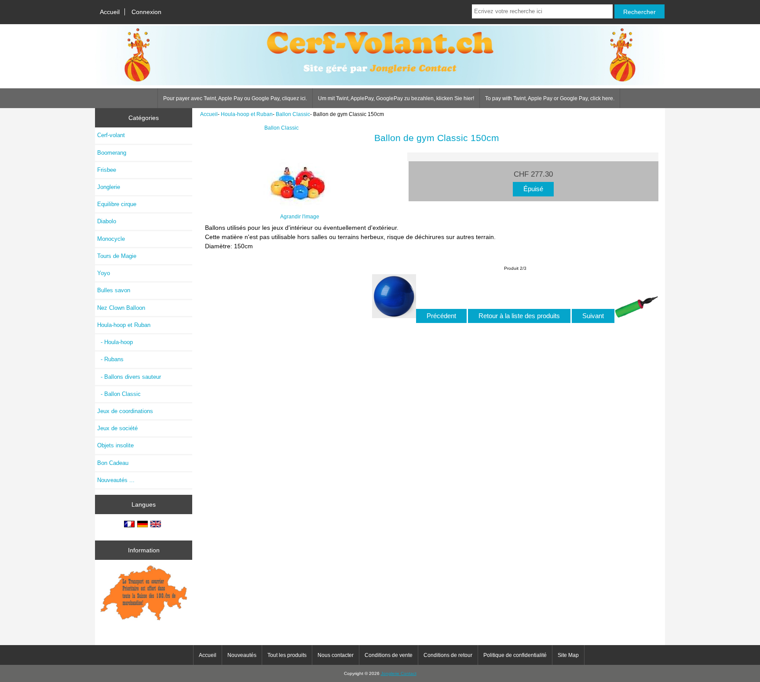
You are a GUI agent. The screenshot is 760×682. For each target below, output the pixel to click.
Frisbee (106, 170)
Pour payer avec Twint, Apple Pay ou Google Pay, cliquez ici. (235, 98)
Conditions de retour (448, 655)
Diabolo (106, 221)
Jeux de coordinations (125, 411)
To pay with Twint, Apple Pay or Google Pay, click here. (549, 98)
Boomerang (111, 152)
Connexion (146, 11)
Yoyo (103, 273)
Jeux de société (117, 428)
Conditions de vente (389, 655)
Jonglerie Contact (399, 673)
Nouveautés (241, 655)
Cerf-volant (111, 135)
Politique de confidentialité (515, 655)
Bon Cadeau (112, 463)
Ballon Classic (293, 114)
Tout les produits (287, 655)
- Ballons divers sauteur (129, 377)
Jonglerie (108, 187)
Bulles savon (113, 290)
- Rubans (110, 359)
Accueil (110, 11)
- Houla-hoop (115, 342)
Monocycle (111, 239)
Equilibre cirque (116, 204)
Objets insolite (115, 445)
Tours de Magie (116, 256)
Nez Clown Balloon (121, 308)
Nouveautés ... (116, 480)
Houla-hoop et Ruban (247, 114)
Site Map (568, 655)
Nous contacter (336, 655)
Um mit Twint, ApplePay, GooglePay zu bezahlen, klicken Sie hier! (396, 98)
